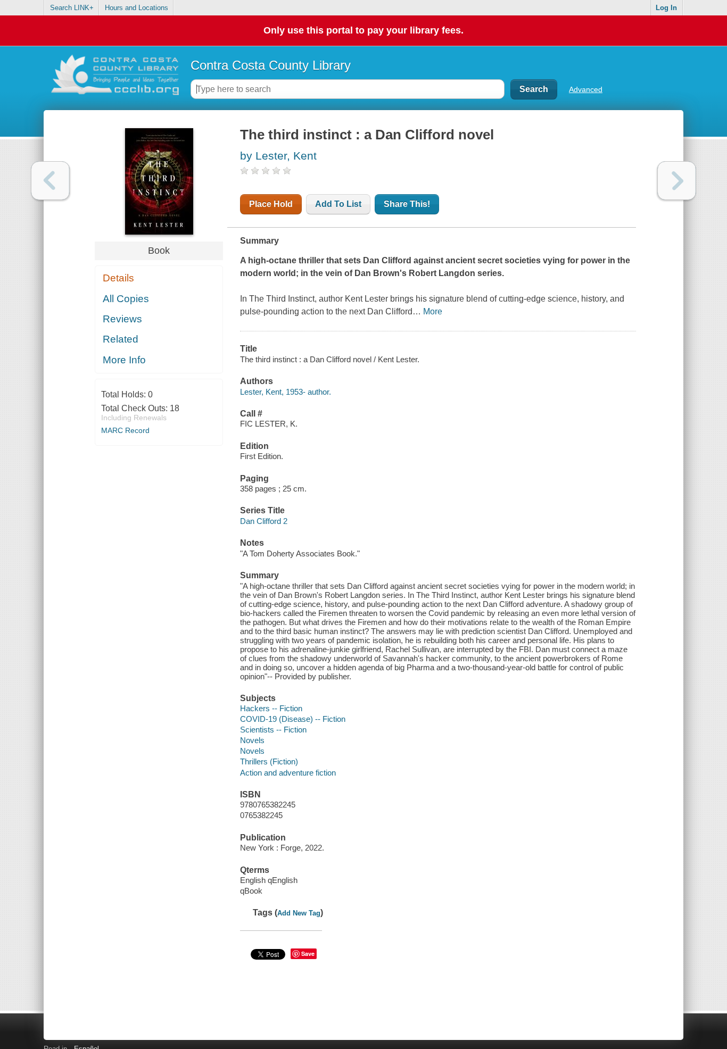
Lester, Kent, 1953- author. (285, 391)
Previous (50, 180)
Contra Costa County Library (271, 65)
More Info (124, 359)
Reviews (122, 318)
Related (120, 339)
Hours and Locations (136, 8)
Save (308, 954)
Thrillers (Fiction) (269, 761)
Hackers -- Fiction (271, 708)
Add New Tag (298, 913)
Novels (252, 740)
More (432, 311)
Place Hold (271, 204)
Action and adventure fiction (288, 772)
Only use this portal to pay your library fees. (363, 30)
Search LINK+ (72, 8)
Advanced (585, 89)
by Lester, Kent (278, 155)
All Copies (126, 298)
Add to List (338, 204)
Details (118, 278)
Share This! (407, 204)
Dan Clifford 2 (263, 521)
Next (676, 180)
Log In (666, 8)
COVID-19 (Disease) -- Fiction (292, 718)
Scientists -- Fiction (273, 729)
